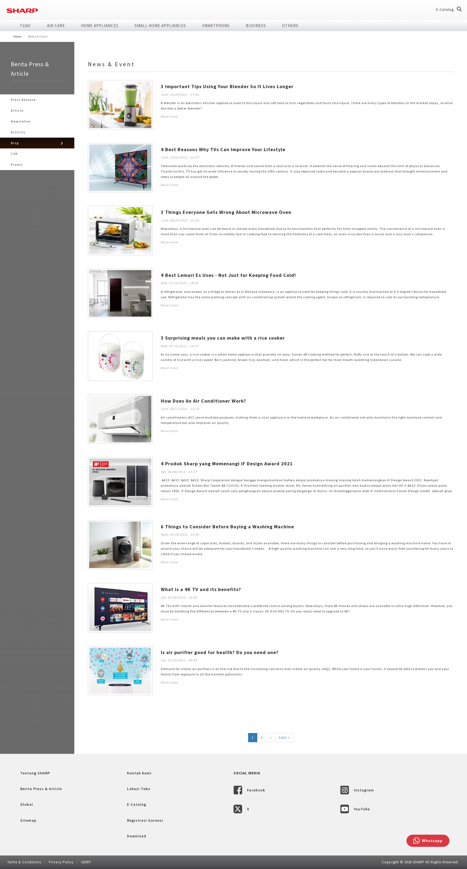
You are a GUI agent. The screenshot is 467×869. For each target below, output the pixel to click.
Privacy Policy (61, 862)
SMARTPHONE (216, 25)
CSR (14, 154)
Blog (15, 143)
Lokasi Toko (138, 788)
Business (256, 25)
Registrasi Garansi (145, 820)
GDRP (86, 862)
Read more (169, 116)
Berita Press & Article (41, 788)
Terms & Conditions (24, 862)
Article (17, 110)
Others (290, 25)
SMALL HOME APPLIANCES (160, 25)
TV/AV (25, 25)
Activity (18, 132)
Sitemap (28, 820)
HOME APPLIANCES (99, 25)
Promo (16, 164)
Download (136, 836)
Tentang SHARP (35, 773)
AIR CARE (56, 25)
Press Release (23, 100)
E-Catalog (445, 9)
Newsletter (21, 121)
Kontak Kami (139, 773)
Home (18, 36)
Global (26, 804)
